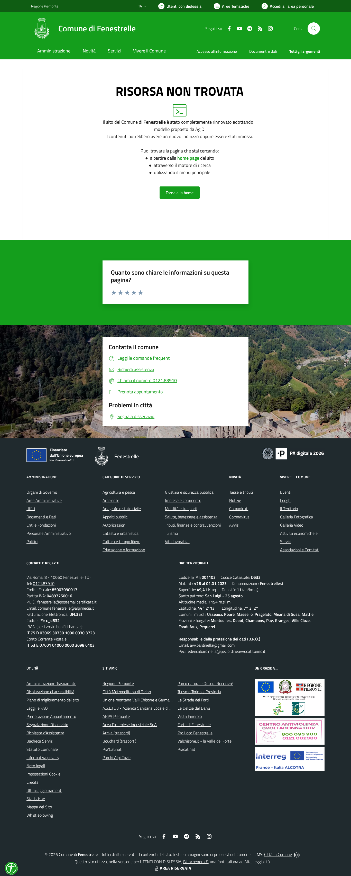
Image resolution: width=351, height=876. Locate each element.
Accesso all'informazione (217, 51)
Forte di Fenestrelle (194, 724)
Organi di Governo (41, 492)
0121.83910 (43, 583)
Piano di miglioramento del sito (52, 700)
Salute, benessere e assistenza (191, 517)
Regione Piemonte (44, 6)
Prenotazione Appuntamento (51, 716)
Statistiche (35, 799)
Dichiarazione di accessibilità (50, 692)
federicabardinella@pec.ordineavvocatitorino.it (226, 651)
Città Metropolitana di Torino (127, 692)
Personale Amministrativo (48, 533)
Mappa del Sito (39, 807)
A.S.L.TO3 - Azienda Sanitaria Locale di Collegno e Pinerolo (152, 708)
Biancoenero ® (195, 862)
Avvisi (234, 525)
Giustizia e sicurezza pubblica (189, 492)
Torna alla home (179, 192)
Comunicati (238, 508)
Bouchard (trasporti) (119, 741)
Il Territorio (289, 508)
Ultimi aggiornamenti (44, 790)
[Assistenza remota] (296, 854)
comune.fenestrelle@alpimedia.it (66, 608)
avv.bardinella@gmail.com (212, 645)
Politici (32, 541)
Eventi (285, 492)
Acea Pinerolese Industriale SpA (130, 724)
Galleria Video (291, 525)
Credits (32, 782)
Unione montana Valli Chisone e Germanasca (141, 700)
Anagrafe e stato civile (122, 508)
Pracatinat (186, 749)
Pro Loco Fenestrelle (195, 733)
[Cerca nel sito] (314, 28)
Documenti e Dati (41, 517)
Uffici (30, 508)
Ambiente (111, 500)
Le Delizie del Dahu (194, 708)
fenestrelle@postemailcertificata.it (67, 602)
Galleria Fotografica (296, 517)
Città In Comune (278, 854)
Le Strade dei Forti (193, 700)
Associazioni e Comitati (299, 550)
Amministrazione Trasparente (51, 683)
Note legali (35, 766)
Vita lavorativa (177, 541)
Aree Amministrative (44, 500)
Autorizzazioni (114, 525)
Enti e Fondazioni (41, 525)
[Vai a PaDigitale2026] (293, 453)
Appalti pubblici (115, 517)
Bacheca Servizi (39, 741)
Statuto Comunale (42, 749)
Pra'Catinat (112, 749)
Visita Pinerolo (190, 716)
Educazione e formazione (124, 550)
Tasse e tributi (241, 492)
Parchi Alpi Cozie (117, 757)
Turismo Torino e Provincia (199, 692)
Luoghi (285, 500)
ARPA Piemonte (116, 716)
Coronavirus (239, 517)
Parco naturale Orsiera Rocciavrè (205, 683)
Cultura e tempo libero (121, 541)
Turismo (171, 533)
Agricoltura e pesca (119, 492)
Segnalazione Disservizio (47, 724)
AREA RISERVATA (175, 868)
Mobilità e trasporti (181, 508)
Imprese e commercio (183, 500)
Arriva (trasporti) (116, 733)
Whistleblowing (39, 815)
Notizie (235, 500)
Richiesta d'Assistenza (45, 733)
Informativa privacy (42, 757)
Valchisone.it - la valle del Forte (205, 741)
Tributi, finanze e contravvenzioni (193, 525)
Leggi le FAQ (37, 708)
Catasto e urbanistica (120, 533)
